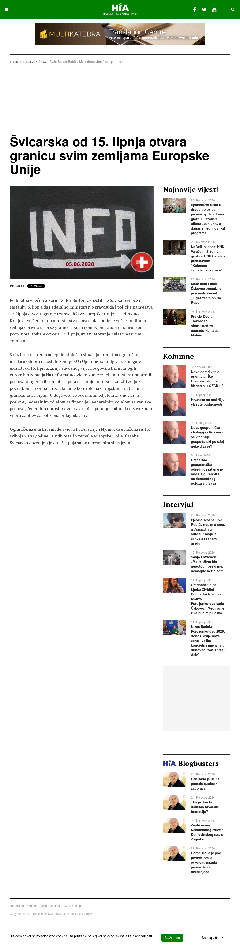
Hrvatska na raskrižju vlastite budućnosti (208, 402)
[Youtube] (214, 9)
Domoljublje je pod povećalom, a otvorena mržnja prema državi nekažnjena (206, 862)
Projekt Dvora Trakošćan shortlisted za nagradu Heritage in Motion (207, 325)
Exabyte (89, 914)
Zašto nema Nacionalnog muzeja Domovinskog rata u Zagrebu (207, 832)
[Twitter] (204, 9)
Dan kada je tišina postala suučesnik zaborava (206, 783)
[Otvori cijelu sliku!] (82, 232)
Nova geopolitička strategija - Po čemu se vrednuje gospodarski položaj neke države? (207, 437)
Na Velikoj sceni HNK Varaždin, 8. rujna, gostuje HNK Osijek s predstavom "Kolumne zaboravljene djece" (208, 258)
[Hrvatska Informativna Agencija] (120, 9)
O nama (32, 906)
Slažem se (172, 937)
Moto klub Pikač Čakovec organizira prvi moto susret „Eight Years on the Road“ (206, 293)
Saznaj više (210, 937)
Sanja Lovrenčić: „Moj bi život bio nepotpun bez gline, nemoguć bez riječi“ (207, 563)
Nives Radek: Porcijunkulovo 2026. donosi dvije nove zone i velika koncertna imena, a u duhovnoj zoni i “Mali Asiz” (208, 640)
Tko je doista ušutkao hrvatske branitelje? (205, 807)
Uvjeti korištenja (51, 906)
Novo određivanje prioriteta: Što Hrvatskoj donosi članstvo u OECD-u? (207, 378)
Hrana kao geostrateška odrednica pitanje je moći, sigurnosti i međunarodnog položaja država (207, 471)
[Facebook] (194, 9)
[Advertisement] (120, 99)
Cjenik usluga (73, 906)
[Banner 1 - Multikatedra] (120, 34)
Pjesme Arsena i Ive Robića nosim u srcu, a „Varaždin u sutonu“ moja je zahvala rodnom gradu (208, 531)
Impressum (17, 906)
